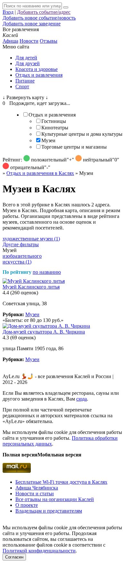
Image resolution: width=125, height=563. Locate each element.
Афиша (10, 41)
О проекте (26, 505)
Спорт (22, 86)
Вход (8, 12)
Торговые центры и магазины (74, 147)
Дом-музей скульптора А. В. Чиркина (44, 331)
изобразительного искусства (22, 258)
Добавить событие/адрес (44, 12)
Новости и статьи (34, 493)
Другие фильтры (21, 244)
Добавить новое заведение (32, 23)
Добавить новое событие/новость (39, 18)
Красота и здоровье (36, 69)
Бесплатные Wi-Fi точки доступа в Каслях (61, 482)
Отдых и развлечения (39, 75)
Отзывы (48, 41)
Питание (25, 80)
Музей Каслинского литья (31, 287)
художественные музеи (31, 238)
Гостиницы (53, 121)
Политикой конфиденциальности (39, 550)
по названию (47, 272)
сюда (81, 399)
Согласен (14, 557)
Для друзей (27, 63)
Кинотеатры (54, 127)
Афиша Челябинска (36, 487)
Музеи (48, 140)
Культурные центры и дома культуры (81, 134)
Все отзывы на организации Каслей (54, 499)
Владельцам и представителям (48, 511)
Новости (29, 41)
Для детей (26, 57)
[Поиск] (65, 7)
